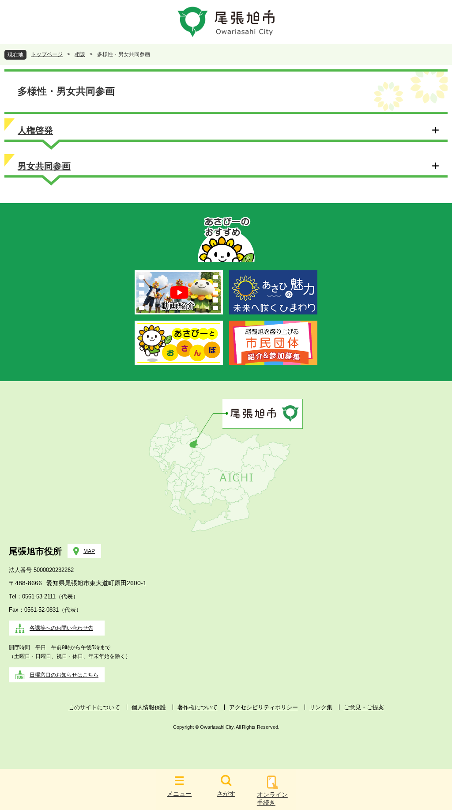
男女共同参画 (44, 166)
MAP (89, 551)
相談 (80, 54)
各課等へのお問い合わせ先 (61, 628)
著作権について (197, 707)
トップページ (47, 54)
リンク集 (320, 707)
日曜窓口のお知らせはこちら (64, 675)
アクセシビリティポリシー (263, 707)
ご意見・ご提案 (364, 707)
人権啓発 (35, 130)
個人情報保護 (149, 707)
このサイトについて (94, 707)
